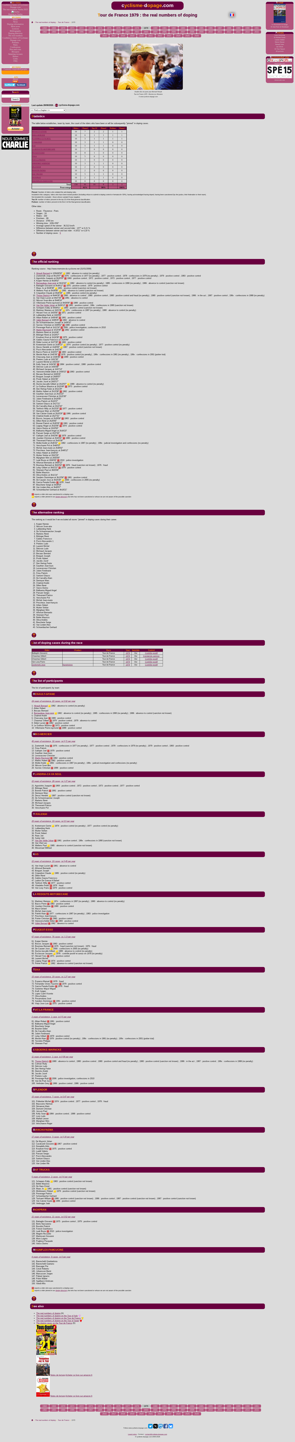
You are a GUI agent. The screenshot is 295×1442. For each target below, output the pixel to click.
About (15, 79)
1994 (63, 32)
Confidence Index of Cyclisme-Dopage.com (15, 6)
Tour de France (63, 22)
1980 (155, 28)
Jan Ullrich (279, 46)
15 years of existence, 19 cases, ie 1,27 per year (53, 977)
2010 (210, 32)
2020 (141, 36)
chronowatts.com (279, 63)
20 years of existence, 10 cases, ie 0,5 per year (53, 821)
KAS (33, 146)
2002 (137, 32)
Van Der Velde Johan (45, 305)
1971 (72, 28)
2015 (256, 32)
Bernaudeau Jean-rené (46, 283)
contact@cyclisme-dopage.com (156, 1434)
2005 (164, 32)
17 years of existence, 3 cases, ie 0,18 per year (53, 1137)
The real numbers (15, 36)
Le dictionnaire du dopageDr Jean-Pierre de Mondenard (280, 26)
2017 (114, 36)
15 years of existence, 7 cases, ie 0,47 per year (53, 1097)
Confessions (15, 47)
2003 (146, 32)
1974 (100, 28)
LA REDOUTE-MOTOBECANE (43, 149)
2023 (169, 36)
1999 (109, 32)
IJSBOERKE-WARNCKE (41, 163)
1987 (220, 28)
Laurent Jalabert (280, 40)
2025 (187, 36)
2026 (197, 36)
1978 (137, 28)
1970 (63, 28)
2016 (104, 36)
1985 (201, 28)
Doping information (15, 24)
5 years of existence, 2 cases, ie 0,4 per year (52, 1177)
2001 (127, 32)
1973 (90, 28)
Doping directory (15, 33)
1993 (54, 32)
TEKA (34, 156)
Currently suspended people (15, 69)
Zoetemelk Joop (38, 665)
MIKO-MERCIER (38, 135)
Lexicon (15, 29)
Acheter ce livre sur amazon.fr (78, 1375)
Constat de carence (151, 656)
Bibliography (15, 31)
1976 (118, 28)
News (15, 22)
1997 (90, 32)
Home (15, 19)
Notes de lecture (57, 1375)
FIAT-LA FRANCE (38, 160)
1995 (72, 32)
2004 (155, 32)
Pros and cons (15, 49)
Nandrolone (68, 665)
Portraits (15, 42)
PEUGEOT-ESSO (38, 153)
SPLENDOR (36, 167)
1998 (100, 32)
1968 (44, 28)
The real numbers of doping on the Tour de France (58, 1318)
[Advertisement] (147, 240)
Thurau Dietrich (43, 295)
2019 (132, 36)
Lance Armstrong (279, 35)
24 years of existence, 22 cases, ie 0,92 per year (53, 701)
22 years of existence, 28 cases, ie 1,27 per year (53, 781)
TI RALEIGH (37, 142)
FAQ (15, 61)
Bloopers (15, 52)
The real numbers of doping (45, 22)
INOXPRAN (36, 177)
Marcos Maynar (279, 42)
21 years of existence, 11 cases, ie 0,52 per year (53, 1217)
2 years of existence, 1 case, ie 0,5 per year (51, 1017)
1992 (44, 32)
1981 (164, 28)
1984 (192, 28)
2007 (183, 32)
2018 (123, 36)
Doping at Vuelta (15, 14)
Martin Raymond (43, 330)
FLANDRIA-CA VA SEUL (41, 139)
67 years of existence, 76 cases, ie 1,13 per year (53, 937)
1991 (256, 28)
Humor (15, 56)
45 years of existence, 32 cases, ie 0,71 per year (53, 741)
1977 (127, 28)
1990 (247, 28)
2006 (173, 32)
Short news (15, 26)
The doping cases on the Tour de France (54, 1323)
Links (15, 59)
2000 (118, 32)
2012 (229, 32)
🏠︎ (32, 22)
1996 (81, 32)
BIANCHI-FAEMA (39, 170)
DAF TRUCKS (37, 174)
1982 (173, 28)
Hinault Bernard (43, 273)
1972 (81, 28)
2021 (150, 36)
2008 (192, 32)
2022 (160, 36)
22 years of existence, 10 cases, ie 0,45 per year (53, 861)
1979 (128, 653)
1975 (109, 28)
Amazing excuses (15, 54)
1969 (54, 28)
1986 (210, 28)
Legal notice (132, 1434)
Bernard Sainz (279, 44)
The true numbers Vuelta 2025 (15, 9)
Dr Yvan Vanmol (280, 49)
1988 (229, 28)
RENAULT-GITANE (39, 131)
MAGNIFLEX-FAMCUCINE (42, 181)
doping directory (61, 497)
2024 (178, 36)
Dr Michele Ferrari (279, 37)
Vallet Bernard (42, 320)
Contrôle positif (151, 653)
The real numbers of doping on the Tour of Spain (57, 1321)
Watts (15, 45)
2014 (247, 32)
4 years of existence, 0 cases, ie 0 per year (51, 1257)
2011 (220, 32)
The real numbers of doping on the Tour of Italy (57, 1316)
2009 (201, 32)
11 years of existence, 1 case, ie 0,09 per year (52, 1057)
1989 (238, 28)
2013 (238, 32)
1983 (183, 28)
